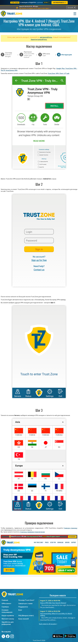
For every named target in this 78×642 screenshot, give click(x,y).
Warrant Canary (8, 619)
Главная (5, 600)
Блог (20, 610)
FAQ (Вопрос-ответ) (26, 615)
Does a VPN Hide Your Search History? (53, 603)
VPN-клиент (6, 603)
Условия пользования (7, 611)
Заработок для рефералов (8, 623)
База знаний (23, 619)
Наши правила (8, 615)
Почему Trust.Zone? (26, 600)
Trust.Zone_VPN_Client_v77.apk (58, 73)
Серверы (5, 607)
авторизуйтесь (46, 37)
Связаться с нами (25, 603)
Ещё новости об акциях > (48, 624)
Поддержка (23, 607)
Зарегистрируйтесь (39, 39)
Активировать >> (59, 2)
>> (35, 8)
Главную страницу (70, 528)
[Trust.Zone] (11, 14)
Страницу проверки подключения (32, 532)
